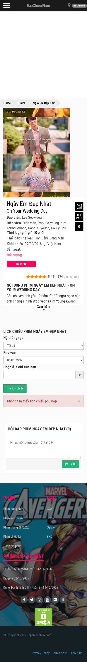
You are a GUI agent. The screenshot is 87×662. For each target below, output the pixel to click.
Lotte (50, 518)
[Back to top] (76, 649)
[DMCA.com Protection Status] (43, 617)
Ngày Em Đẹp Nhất (29, 203)
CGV (50, 509)
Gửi (73, 464)
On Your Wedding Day (27, 211)
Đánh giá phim (12, 546)
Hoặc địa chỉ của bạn (19, 367)
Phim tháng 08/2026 (16, 527)
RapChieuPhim (38, 5)
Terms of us (60, 653)
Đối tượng (14, 255)
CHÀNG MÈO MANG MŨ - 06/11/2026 (27, 569)
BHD (49, 537)
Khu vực (9, 352)
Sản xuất (13, 249)
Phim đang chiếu (14, 509)
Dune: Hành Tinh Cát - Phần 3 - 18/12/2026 (30, 588)
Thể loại (13, 238)
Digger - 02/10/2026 (16, 578)
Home (7, 103)
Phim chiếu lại (12, 537)
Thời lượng (15, 233)
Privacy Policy (41, 653)
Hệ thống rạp (13, 337)
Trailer (20, 264)
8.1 (79, 216)
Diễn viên (14, 223)
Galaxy (51, 527)
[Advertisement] (43, 54)
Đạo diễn (13, 217)
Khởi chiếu (15, 244)
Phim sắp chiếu (13, 518)
